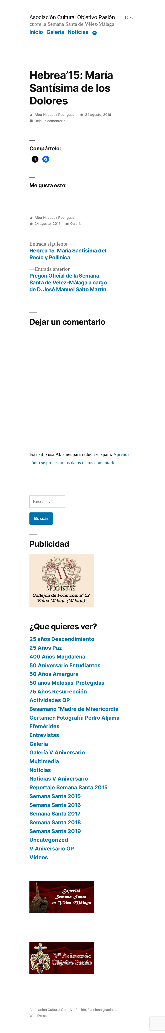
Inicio (36, 32)
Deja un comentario (50, 121)
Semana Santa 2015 (55, 796)
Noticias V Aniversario (58, 778)
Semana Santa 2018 (55, 822)
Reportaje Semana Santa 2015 (68, 787)
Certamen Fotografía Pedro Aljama (74, 717)
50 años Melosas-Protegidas (66, 683)
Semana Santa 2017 (55, 813)
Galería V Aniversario (57, 752)
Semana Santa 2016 (55, 805)
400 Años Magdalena (57, 656)
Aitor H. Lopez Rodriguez (55, 115)
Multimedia (44, 761)
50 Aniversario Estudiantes (65, 665)
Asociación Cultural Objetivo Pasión (72, 17)
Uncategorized (48, 840)
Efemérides (44, 726)
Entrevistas (44, 735)
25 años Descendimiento (61, 639)
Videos (38, 857)
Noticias (78, 32)
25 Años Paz (45, 648)
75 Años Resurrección (58, 691)
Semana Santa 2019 (55, 831)
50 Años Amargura (53, 674)
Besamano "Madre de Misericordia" (75, 709)
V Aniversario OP (51, 848)
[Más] (94, 32)
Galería (55, 32)
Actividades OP (49, 700)
